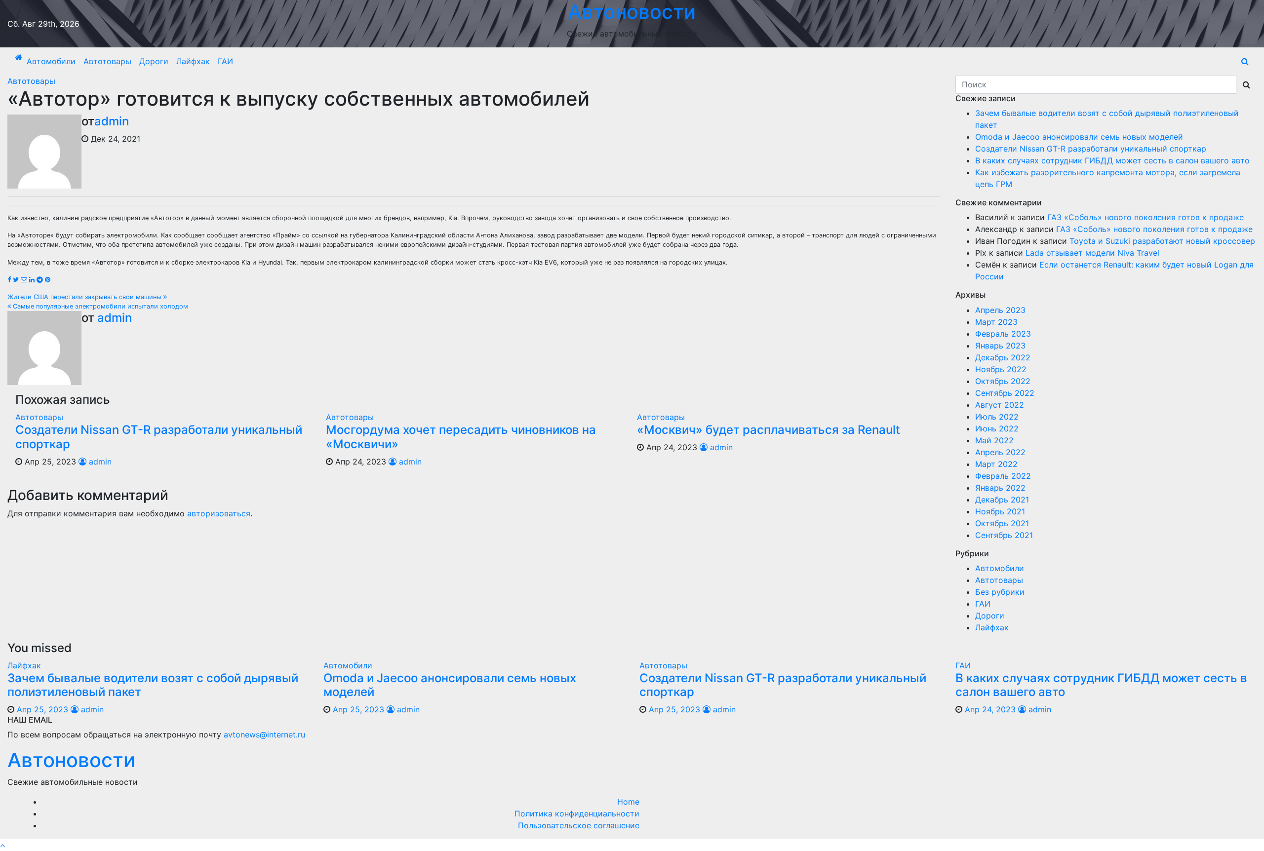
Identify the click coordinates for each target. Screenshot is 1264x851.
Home (628, 802)
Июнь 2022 (997, 428)
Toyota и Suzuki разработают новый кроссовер (1162, 241)
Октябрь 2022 (1002, 381)
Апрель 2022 (1000, 452)
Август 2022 (999, 405)
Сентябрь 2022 (1004, 393)
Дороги (153, 61)
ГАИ (225, 61)
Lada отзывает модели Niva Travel (1092, 253)
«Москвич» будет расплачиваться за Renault (768, 430)
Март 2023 (996, 322)
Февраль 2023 (1003, 334)
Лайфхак (193, 61)
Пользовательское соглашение (578, 825)
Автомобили (51, 61)
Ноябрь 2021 (1000, 511)
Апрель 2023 (1000, 310)
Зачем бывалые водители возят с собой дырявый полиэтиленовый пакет (152, 685)
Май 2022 (994, 440)
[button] (1245, 61)
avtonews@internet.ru (264, 734)
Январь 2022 (1000, 488)
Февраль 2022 (1003, 476)
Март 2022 (996, 464)
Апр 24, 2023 (990, 709)
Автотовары (107, 61)
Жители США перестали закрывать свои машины (85, 297)
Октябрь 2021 (1002, 523)
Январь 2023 (1000, 345)
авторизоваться (218, 513)
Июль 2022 (997, 417)
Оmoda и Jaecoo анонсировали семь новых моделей (1079, 137)
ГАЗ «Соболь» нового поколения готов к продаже (1145, 217)
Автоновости (71, 760)
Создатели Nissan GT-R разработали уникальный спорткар (158, 437)
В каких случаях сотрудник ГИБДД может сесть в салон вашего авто (1112, 160)
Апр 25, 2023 (42, 709)
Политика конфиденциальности (576, 813)
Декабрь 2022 (1002, 357)
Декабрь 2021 (1002, 499)
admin (111, 121)
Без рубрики (1000, 592)
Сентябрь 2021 (1004, 535)
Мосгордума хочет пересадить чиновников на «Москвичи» (461, 437)
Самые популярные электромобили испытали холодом (99, 306)
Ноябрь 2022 (1001, 369)
